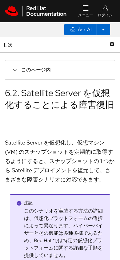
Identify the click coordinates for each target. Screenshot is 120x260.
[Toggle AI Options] (103, 29)
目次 (8, 44)
